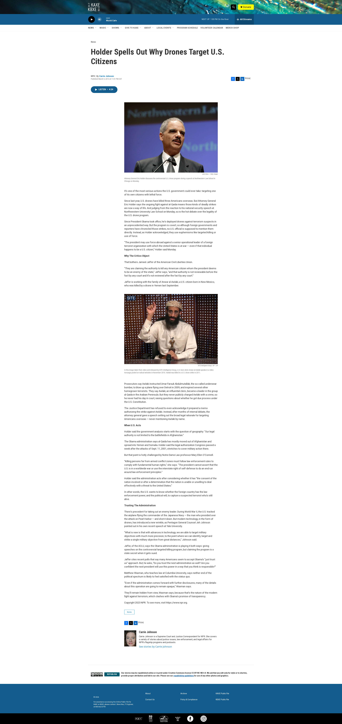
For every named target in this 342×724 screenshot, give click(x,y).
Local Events (164, 28)
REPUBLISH (112, 674)
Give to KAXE (132, 28)
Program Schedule (187, 28)
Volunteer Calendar (212, 28)
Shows (115, 28)
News (91, 28)
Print (247, 78)
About (147, 28)
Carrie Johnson (106, 76)
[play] (91, 19)
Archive (183, 694)
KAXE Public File (222, 694)
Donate (247, 7)
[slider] (103, 19)
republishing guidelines (183, 676)
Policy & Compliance (188, 700)
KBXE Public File (222, 700)
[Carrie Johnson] (130, 638)
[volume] (99, 19)
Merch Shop (232, 28)
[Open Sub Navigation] (96, 28)
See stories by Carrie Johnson (155, 646)
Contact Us (150, 700)
